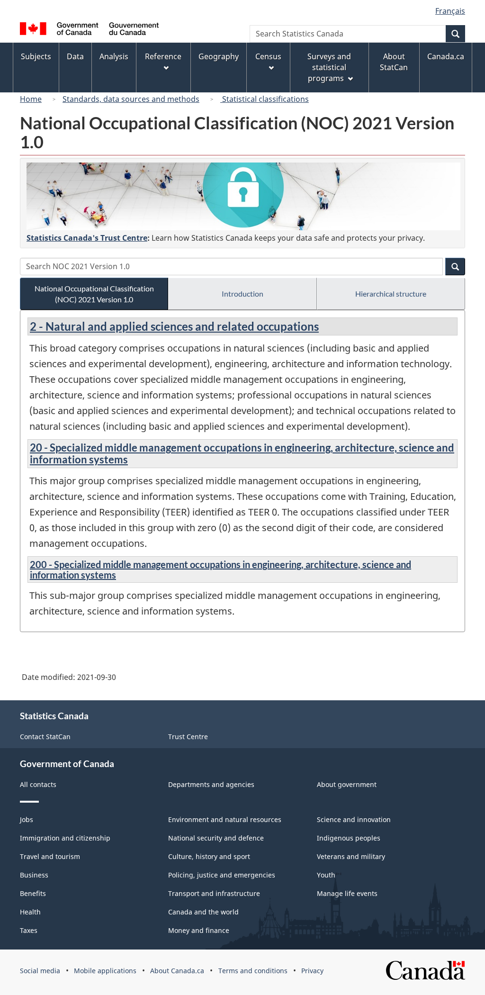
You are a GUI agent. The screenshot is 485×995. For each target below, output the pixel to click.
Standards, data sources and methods (131, 99)
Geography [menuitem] (218, 56)
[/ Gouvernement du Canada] (89, 30)
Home (31, 99)
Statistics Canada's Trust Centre (87, 238)
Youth (326, 874)
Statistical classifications (264, 99)
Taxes (28, 930)
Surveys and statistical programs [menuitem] (329, 67)
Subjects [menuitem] (36, 56)
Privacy (312, 970)
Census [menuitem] (268, 56)
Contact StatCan (45, 736)
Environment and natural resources (224, 819)
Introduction (242, 293)
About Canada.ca (177, 970)
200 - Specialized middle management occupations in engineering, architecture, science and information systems (220, 569)
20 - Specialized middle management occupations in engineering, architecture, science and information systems (242, 453)
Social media (40, 970)
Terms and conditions (252, 970)
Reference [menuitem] (163, 56)
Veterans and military (351, 856)
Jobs (26, 819)
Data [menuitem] (75, 56)
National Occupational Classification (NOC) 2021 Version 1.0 (94, 294)
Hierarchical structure (390, 293)
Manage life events (347, 893)
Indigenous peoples (348, 837)
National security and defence (216, 837)
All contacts (38, 784)
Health (30, 911)
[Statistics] (243, 196)
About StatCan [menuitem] (394, 61)
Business (34, 874)
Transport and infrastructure (214, 893)
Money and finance (198, 930)
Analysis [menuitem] (113, 56)
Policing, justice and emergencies (221, 874)
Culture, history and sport (209, 856)
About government (347, 784)
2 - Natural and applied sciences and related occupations (174, 326)
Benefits (33, 893)
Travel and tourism (50, 856)
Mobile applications (105, 970)
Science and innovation (354, 819)
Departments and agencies (211, 784)
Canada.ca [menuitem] (445, 56)
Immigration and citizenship (65, 837)
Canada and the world (203, 911)
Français (450, 11)
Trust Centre (188, 736)
